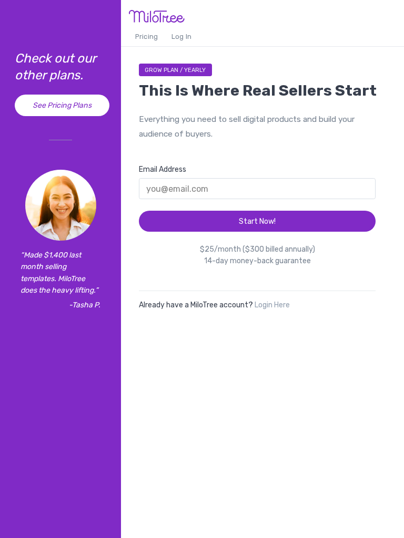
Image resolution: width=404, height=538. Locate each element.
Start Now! (257, 221)
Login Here (272, 305)
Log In (181, 36)
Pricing (146, 36)
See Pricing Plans (62, 105)
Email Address (162, 169)
